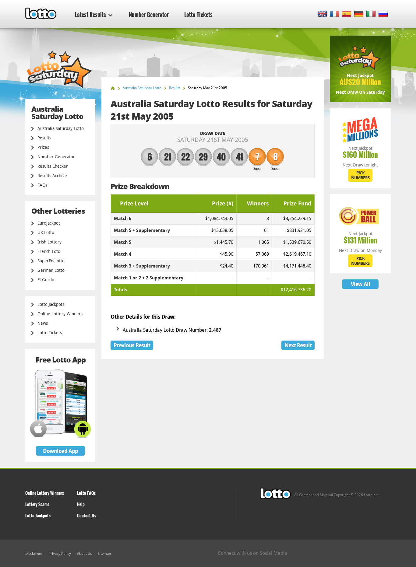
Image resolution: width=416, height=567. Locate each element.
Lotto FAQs (86, 493)
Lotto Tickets (198, 15)
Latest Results (90, 15)
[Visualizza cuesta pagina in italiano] (371, 14)
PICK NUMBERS (360, 175)
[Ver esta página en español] (346, 14)
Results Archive (52, 175)
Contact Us (86, 515)
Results (44, 137)
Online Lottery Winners (60, 313)
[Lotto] (113, 88)
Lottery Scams (37, 504)
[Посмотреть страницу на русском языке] (383, 14)
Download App (60, 451)
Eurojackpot (48, 223)
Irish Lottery (49, 242)
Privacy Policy (59, 553)
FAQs (42, 185)
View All (360, 284)
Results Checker (52, 166)
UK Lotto (45, 232)
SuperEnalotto (51, 260)
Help (81, 504)
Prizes (43, 147)
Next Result (298, 345)
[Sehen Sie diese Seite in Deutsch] (359, 14)
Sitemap (104, 553)
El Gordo (45, 279)
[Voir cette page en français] (334, 14)
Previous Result (132, 345)
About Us (84, 553)
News (42, 323)
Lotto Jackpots (50, 304)
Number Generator (149, 15)
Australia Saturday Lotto (60, 128)
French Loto (48, 251)
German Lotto (51, 270)
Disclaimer (33, 553)
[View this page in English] (322, 14)
